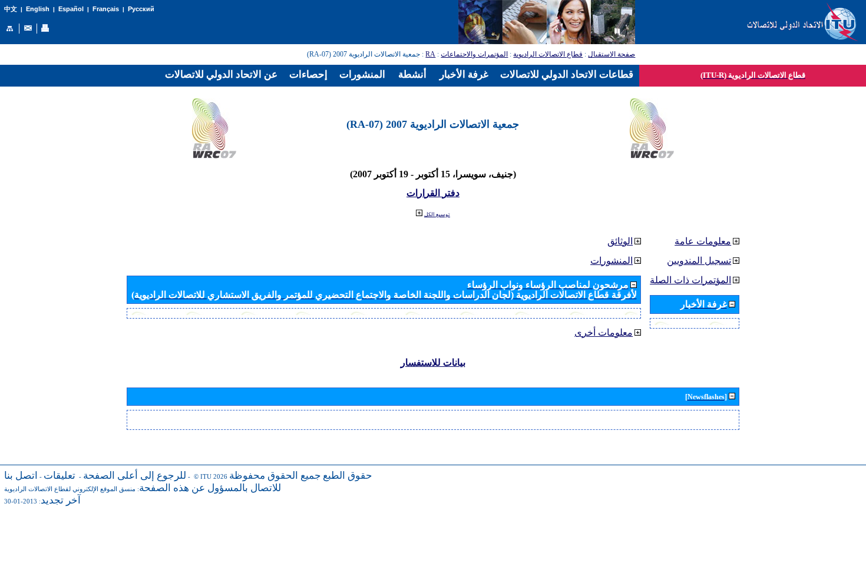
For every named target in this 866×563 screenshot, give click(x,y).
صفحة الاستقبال (611, 54)
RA (430, 54)
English (37, 8)
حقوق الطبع (347, 475)
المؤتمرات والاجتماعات (474, 54)
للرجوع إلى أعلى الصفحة (134, 475)
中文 (10, 9)
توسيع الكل (437, 214)
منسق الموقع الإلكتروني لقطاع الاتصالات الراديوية (69, 489)
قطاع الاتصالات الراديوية (548, 54)
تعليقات (59, 475)
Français (105, 8)
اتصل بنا (21, 475)
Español (71, 8)
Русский (141, 8)
